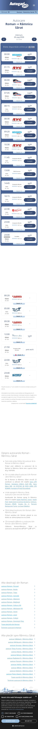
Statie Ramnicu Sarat (24, 500)
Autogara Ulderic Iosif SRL (22, 484)
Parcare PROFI (10, 504)
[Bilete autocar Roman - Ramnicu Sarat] (31, 46)
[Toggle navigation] (34, 5)
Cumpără (29, 58)
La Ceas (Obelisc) (24, 506)
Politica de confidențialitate (16, 709)
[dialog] (19, 711)
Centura (33, 502)
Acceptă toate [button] (10, 721)
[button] (19, 726)
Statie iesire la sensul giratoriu (19, 502)
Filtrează (4, 12)
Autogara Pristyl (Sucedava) (20, 488)
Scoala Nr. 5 (23, 504)
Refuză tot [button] (28, 721)
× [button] (36, 696)
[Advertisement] (19, 269)
